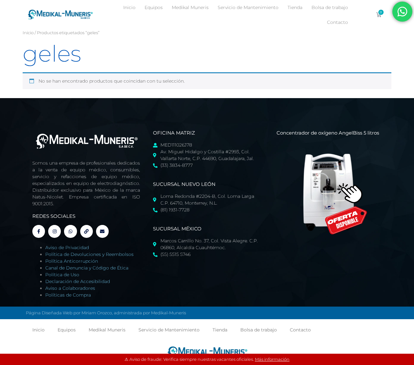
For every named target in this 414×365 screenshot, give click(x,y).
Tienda (295, 7)
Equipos (154, 7)
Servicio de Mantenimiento (248, 7)
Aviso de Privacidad (67, 247)
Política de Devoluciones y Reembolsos (89, 254)
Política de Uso (62, 275)
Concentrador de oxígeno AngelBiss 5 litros (328, 133)
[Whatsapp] (70, 231)
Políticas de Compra (68, 295)
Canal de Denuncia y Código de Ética (86, 268)
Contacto (337, 22)
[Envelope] (102, 231)
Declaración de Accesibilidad (77, 281)
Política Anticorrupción (71, 261)
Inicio (129, 7)
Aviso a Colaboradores (70, 288)
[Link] (86, 231)
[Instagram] (54, 231)
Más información (272, 359)
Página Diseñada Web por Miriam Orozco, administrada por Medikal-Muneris (106, 312)
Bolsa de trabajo (329, 7)
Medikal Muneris (190, 7)
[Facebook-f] (38, 231)
